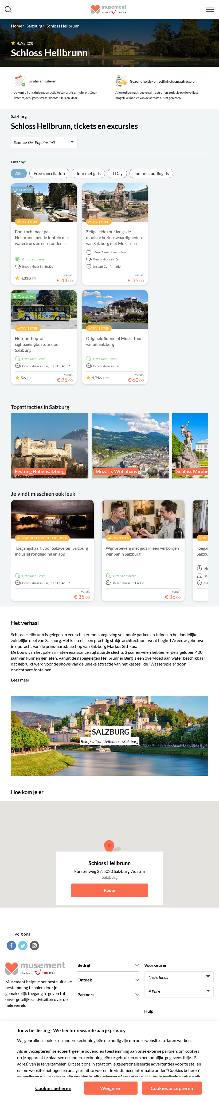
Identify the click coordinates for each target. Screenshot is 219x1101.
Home (16, 25)
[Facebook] (10, 946)
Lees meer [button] (20, 679)
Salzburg (34, 25)
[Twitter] (22, 946)
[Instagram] (33, 946)
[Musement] (109, 9)
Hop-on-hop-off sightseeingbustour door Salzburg (37, 344)
